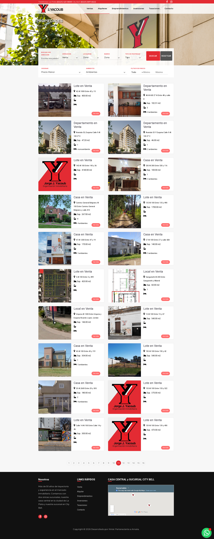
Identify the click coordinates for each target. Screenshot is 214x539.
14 (133, 463)
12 (123, 463)
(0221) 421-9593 (64, 2)
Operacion (66, 54)
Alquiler (80, 491)
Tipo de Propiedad (132, 54)
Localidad (87, 54)
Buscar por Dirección (46, 53)
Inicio (39, 26)
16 (143, 463)
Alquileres (102, 8)
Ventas (90, 8)
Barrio (107, 54)
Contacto (169, 8)
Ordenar (44, 68)
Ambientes (90, 68)
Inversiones (138, 8)
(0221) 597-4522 (88, 2)
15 (138, 463)
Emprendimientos (120, 8)
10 (113, 463)
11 (118, 463)
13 (128, 463)
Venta (79, 487)
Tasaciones (154, 8)
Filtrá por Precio (138, 68)
